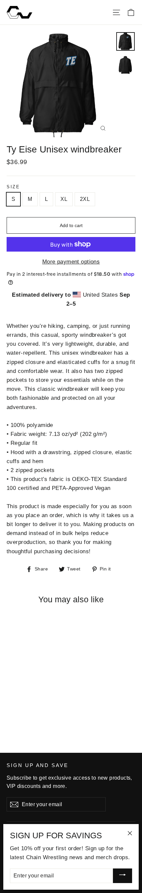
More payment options (71, 262)
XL (63, 199)
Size (13, 186)
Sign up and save (37, 765)
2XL (85, 199)
